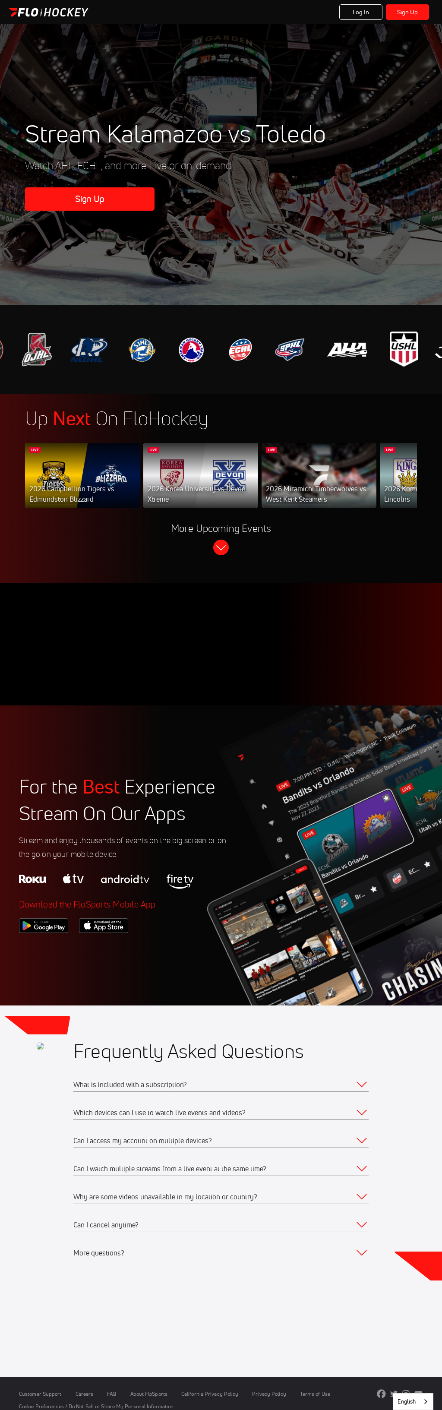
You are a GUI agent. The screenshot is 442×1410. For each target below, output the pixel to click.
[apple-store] (103, 947)
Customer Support (40, 1394)
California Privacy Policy (209, 1394)
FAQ (111, 1394)
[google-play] (43, 947)
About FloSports (148, 1394)
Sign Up (407, 12)
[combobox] (413, 1401)
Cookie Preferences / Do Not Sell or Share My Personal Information (96, 1406)
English (407, 1401)
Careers (85, 1394)
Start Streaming (82, 484)
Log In (361, 12)
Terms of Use (315, 1394)
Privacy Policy (269, 1394)
